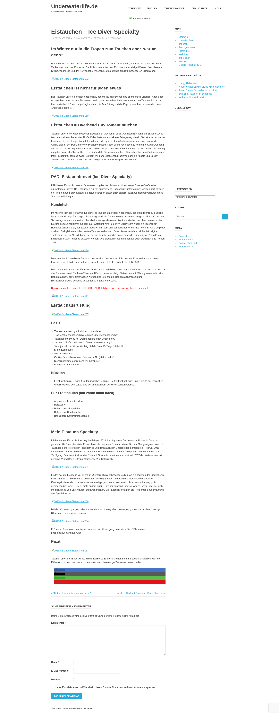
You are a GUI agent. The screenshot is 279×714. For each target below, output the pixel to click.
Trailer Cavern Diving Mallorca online (198, 90)
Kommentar (58, 623)
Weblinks (183, 54)
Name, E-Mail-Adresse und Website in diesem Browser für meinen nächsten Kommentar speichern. (106, 687)
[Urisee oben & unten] (108, 521)
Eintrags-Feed (186, 239)
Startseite (134, 8)
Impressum (184, 58)
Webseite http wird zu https (192, 97)
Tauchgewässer (174, 8)
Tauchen (183, 44)
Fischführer (200, 8)
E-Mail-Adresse (60, 671)
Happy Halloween (188, 83)
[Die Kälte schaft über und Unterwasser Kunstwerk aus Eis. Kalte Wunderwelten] (108, 550)
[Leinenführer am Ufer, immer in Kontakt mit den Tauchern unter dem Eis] (108, 167)
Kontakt (183, 61)
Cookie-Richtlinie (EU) (190, 65)
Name (55, 662)
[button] (59, 570)
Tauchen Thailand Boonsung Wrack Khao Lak (140, 593)
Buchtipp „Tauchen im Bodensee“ (196, 94)
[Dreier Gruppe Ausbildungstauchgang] (108, 250)
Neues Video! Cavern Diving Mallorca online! (202, 87)
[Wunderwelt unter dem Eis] (108, 115)
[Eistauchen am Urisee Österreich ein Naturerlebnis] (108, 467)
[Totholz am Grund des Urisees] (108, 501)
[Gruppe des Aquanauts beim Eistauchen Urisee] (108, 296)
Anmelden (184, 236)
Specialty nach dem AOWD (107, 38)
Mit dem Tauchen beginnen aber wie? (72, 593)
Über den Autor (186, 40)
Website (55, 679)
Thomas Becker (82, 38)
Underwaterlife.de (74, 6)
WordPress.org (186, 246)
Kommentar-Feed (188, 243)
